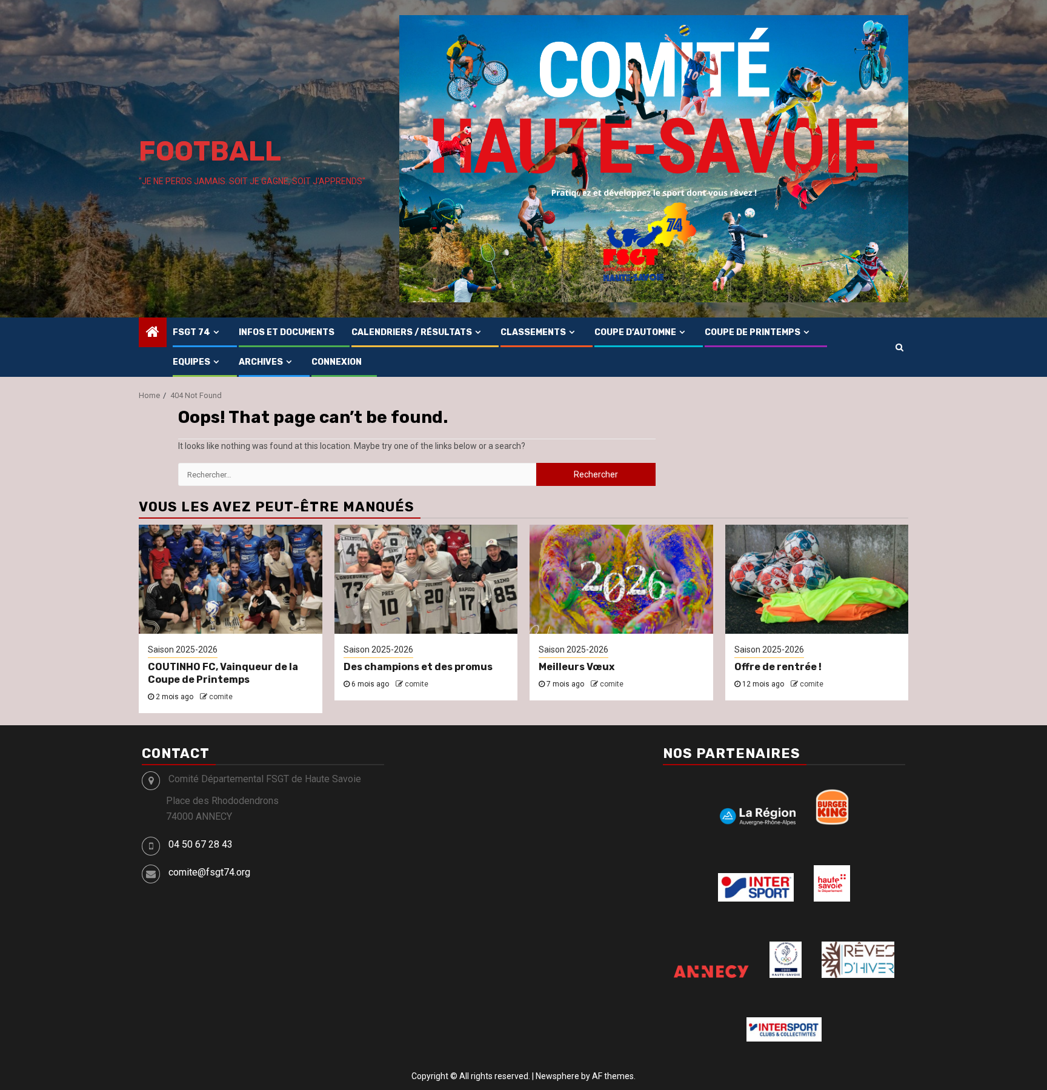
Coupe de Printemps (752, 332)
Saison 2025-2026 (183, 649)
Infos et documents (286, 332)
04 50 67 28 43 (200, 844)
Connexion (336, 362)
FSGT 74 (191, 332)
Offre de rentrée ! (778, 667)
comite (221, 697)
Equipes (191, 362)
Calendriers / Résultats (411, 332)
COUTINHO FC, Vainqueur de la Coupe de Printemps (223, 673)
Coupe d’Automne (635, 332)
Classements (533, 332)
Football (210, 151)
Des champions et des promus (418, 667)
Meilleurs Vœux (576, 667)
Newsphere (557, 1076)
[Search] (899, 347)
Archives (261, 362)
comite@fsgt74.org (209, 872)
